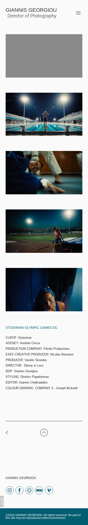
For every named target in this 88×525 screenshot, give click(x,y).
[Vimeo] (49, 490)
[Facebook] (19, 490)
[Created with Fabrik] (2, 501)
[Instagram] (10, 490)
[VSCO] (29, 490)
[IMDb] (39, 490)
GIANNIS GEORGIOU (21, 478)
